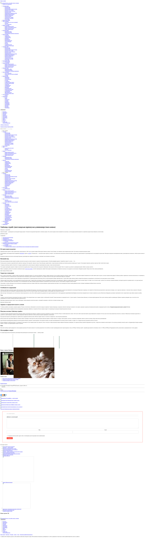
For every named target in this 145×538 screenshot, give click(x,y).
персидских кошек (28, 268)
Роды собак (7, 59)
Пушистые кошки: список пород (9, 380)
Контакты (8, 534)
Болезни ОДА (7, 177)
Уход (4, 147)
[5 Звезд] (14, 385)
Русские (6, 43)
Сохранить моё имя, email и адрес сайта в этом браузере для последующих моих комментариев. (26, 435)
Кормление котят (8, 31)
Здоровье (4, 131)
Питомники (7, 104)
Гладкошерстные (8, 88)
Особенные (7, 103)
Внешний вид (6, 238)
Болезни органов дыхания (10, 11)
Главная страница (3, 126)
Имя (39, 429)
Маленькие (7, 77)
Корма (4, 151)
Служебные (7, 81)
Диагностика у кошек (9, 17)
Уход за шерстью (8, 24)
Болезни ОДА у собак (9, 50)
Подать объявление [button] (6, 122)
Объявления (5, 96)
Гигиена (6, 23)
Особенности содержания (8, 240)
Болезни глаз (7, 7)
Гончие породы (8, 216)
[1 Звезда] (2, 385)
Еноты (6, 95)
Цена (6, 244)
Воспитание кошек (6, 20)
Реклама (11, 534)
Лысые (6, 42)
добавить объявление (4, 124)
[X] (4, 395)
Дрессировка (7, 61)
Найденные (7, 102)
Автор (15, 534)
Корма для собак (6, 62)
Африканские (7, 36)
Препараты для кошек (9, 18)
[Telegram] (6, 395)
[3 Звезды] (11, 385)
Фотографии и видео (7, 245)
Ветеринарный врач (8, 390)
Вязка (6, 98)
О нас (18, 534)
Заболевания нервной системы (11, 13)
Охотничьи (7, 78)
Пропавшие (7, 107)
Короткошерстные (8, 40)
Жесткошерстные (8, 92)
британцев (22, 253)
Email (106, 429)
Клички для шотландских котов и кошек (10, 379)
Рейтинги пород (8, 171)
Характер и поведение (7, 239)
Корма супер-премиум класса (10, 27)
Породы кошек (5, 34)
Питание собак (5, 68)
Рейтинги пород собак (9, 93)
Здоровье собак (6, 46)
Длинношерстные (8, 44)
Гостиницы (7, 99)
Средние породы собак (9, 83)
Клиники (7, 101)
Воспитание (5, 187)
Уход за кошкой (6, 21)
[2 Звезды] (7, 385)
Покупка (6, 105)
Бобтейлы (7, 38)
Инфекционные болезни (9, 14)
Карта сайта (2, 534)
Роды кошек (7, 19)
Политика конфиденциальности (26, 534)
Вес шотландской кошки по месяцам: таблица (11, 378)
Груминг (6, 100)
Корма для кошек (6, 25)
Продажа (6, 106)
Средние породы (8, 210)
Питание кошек (6, 30)
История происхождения (8, 237)
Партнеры (7, 223)
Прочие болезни (8, 16)
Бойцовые (7, 87)
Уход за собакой (6, 72)
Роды (6, 186)
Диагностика (7, 184)
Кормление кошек (8, 32)
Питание (4, 156)
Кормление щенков (8, 70)
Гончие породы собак (9, 89)
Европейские (7, 39)
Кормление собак (8, 69)
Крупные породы (8, 209)
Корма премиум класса (9, 26)
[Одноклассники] (2, 395)
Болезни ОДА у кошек (9, 10)
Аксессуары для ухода (9, 148)
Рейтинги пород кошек (9, 45)
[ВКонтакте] (1, 395)
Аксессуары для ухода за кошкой (11, 22)
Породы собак (5, 76)
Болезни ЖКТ (7, 8)
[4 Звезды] (13, 385)
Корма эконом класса (9, 29)
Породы (4, 160)
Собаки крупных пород (9, 82)
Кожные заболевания (9, 15)
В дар (6, 97)
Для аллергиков (8, 41)
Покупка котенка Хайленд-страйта (10, 243)
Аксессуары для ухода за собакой (11, 74)
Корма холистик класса (9, 28)
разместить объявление (7, 4)
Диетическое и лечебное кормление (12, 33)
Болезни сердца (8, 12)
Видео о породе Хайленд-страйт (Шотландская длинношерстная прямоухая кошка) (21, 246)
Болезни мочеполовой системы (11, 9)
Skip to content (3, 0)
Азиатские (7, 35)
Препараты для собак (9, 58)
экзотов (29, 253)
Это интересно (5, 94)
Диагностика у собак (9, 57)
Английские (7, 86)
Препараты (7, 185)
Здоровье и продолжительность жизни (10, 242)
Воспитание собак (6, 60)
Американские (8, 37)
